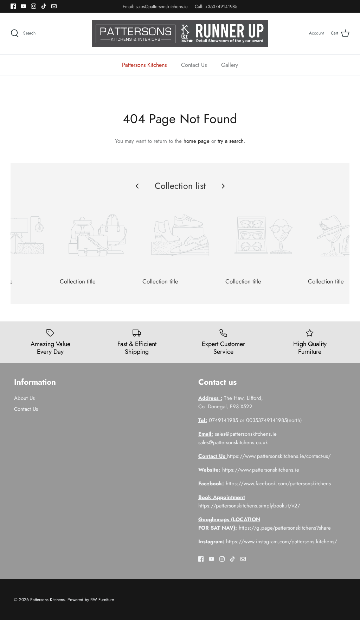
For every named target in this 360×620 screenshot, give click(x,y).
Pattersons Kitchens (144, 65)
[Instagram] (33, 6)
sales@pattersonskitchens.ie (162, 6)
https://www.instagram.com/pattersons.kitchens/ (281, 541)
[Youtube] (23, 6)
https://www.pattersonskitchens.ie (260, 470)
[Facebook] (13, 6)
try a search (231, 141)
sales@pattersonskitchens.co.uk (233, 442)
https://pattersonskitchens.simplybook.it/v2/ (249, 506)
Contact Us (194, 65)
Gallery (229, 65)
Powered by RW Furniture (91, 599)
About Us (24, 398)
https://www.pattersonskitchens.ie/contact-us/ (279, 456)
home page (197, 141)
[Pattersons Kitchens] (180, 33)
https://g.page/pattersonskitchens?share (285, 528)
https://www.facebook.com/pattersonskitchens (278, 483)
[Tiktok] (43, 6)
